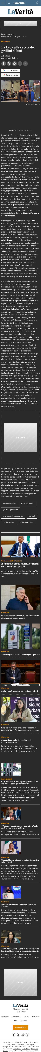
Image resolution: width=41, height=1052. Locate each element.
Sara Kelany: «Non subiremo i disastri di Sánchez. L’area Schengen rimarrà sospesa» (20, 729)
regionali (32, 516)
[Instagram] (22, 1035)
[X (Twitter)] (18, 1035)
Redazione (36, 1017)
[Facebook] (13, 1035)
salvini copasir (8, 522)
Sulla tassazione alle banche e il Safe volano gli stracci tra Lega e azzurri (20, 617)
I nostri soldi (6, 779)
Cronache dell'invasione (11, 561)
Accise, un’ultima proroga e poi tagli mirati (19, 691)
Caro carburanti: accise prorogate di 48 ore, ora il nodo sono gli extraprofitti (19, 782)
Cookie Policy (26, 1049)
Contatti (24, 1021)
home (3, 34)
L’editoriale (16, 1017)
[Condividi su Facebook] (3, 63)
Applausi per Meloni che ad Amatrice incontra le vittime (17, 741)
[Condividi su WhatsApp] (14, 63)
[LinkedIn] (27, 1035)
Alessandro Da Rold (9, 58)
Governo (11, 34)
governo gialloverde (10, 510)
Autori (26, 1017)
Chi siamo (5, 1017)
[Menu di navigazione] (3, 3)
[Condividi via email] (20, 63)
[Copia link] (25, 63)
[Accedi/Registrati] (37, 3)
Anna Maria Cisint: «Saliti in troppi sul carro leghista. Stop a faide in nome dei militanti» (20, 950)
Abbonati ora (20, 1027)
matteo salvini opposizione (13, 516)
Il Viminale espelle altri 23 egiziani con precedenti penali (20, 565)
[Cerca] (9, 3)
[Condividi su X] (9, 63)
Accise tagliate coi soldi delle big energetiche (20, 654)
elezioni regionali (9, 503)
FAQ (15, 1021)
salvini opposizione (26, 522)
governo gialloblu (27, 503)
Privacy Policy (17, 1049)
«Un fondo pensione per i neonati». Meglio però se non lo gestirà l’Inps (19, 827)
